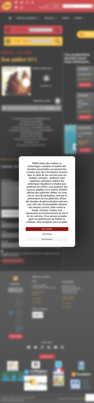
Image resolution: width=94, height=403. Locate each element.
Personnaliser (46, 239)
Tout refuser (47, 234)
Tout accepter (47, 229)
